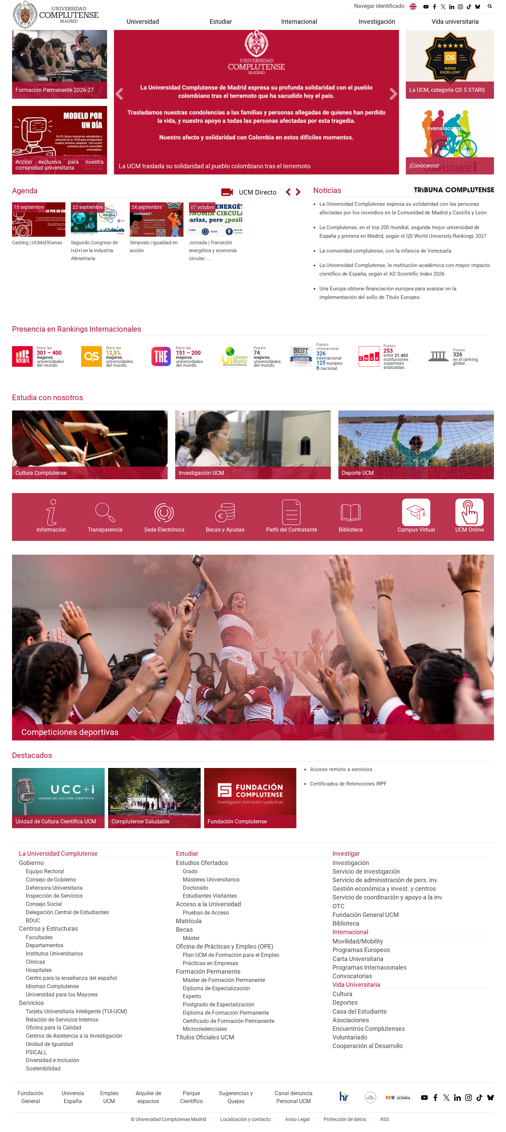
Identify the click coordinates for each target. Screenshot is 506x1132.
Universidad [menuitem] (143, 21)
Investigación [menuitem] (377, 21)
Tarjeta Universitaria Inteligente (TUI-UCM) (76, 1011)
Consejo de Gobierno (51, 879)
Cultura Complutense (40, 473)
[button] (135, 95)
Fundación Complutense (237, 822)
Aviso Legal (297, 1119)
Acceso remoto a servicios (341, 769)
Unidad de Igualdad (49, 1044)
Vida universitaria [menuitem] (455, 21)
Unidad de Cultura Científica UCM (55, 822)
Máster (191, 938)
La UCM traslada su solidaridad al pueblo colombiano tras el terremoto (214, 166)
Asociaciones (351, 1020)
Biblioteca (346, 923)
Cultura (342, 994)
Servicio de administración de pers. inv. (386, 880)
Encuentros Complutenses (369, 1028)
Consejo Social (44, 904)
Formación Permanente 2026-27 (54, 90)
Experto (192, 996)
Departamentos (44, 945)
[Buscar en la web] (490, 6)
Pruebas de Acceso (206, 912)
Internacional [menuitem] (299, 21)
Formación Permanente (208, 971)
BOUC (33, 920)
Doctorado (195, 888)
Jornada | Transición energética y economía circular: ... (213, 250)
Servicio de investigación (366, 871)
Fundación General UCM (366, 914)
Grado (190, 871)
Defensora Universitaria (54, 888)
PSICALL (36, 1052)
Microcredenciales (205, 1029)
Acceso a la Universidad (208, 904)
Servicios (31, 1003)
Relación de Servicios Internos (62, 1019)
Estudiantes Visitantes (210, 896)
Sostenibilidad (43, 1068)
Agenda (25, 190)
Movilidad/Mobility (358, 941)
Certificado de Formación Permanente (228, 1021)
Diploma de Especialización (216, 988)
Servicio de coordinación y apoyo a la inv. (388, 897)
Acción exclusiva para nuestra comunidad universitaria (59, 165)
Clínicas (35, 962)
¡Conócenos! (424, 166)
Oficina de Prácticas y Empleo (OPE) (224, 946)
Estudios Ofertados (202, 862)
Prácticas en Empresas (210, 963)
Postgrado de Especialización (218, 1004)
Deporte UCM (358, 473)
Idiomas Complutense (52, 986)
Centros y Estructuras (48, 928)
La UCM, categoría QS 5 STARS (447, 90)
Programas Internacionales (370, 967)
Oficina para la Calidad (53, 1027)
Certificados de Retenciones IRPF (348, 784)
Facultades (39, 937)
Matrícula (189, 921)
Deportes (345, 1002)
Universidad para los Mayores (62, 994)
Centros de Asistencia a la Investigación (74, 1036)
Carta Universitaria (358, 958)
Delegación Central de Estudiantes (67, 912)
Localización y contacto (245, 1119)
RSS (384, 1119)
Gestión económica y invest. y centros (384, 888)
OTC (339, 906)
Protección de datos (345, 1119)
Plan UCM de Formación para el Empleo (231, 955)
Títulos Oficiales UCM (205, 1037)
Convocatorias (352, 976)
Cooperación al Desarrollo (368, 1046)
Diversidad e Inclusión (52, 1060)
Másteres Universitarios (211, 879)
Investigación (351, 862)
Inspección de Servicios (54, 896)
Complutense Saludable (140, 822)
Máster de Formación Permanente (224, 980)
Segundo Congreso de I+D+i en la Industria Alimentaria (94, 250)
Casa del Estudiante (360, 1011)
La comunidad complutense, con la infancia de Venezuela (385, 251)
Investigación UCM (201, 473)
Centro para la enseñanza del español (71, 978)
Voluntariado (350, 1037)
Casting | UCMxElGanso (37, 243)
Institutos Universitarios (54, 953)
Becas (184, 929)
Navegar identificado (379, 6)
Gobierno (31, 862)
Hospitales (39, 970)
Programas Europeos (361, 950)
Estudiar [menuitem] (221, 21)
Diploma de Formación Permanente (226, 1013)
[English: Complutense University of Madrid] (413, 6)
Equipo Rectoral (45, 871)
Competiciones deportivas (69, 732)
